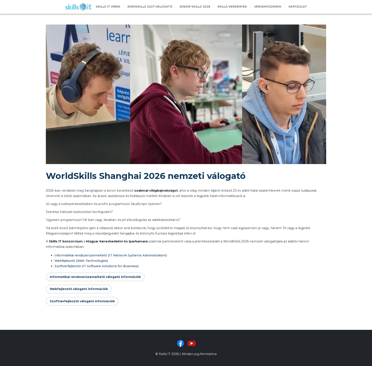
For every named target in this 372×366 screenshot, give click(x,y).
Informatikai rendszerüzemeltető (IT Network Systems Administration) (110, 255)
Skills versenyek (232, 6)
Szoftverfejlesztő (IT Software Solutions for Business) (96, 266)
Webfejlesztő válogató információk (79, 289)
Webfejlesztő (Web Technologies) (81, 261)
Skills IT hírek (108, 6)
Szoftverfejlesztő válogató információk (82, 301)
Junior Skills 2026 (195, 6)
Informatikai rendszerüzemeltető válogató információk (95, 277)
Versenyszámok (267, 6)
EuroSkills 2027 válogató (149, 6)
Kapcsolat (297, 6)
